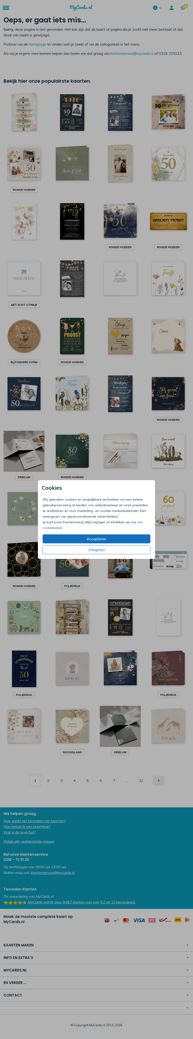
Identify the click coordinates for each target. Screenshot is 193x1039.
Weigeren (96, 549)
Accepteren (96, 539)
